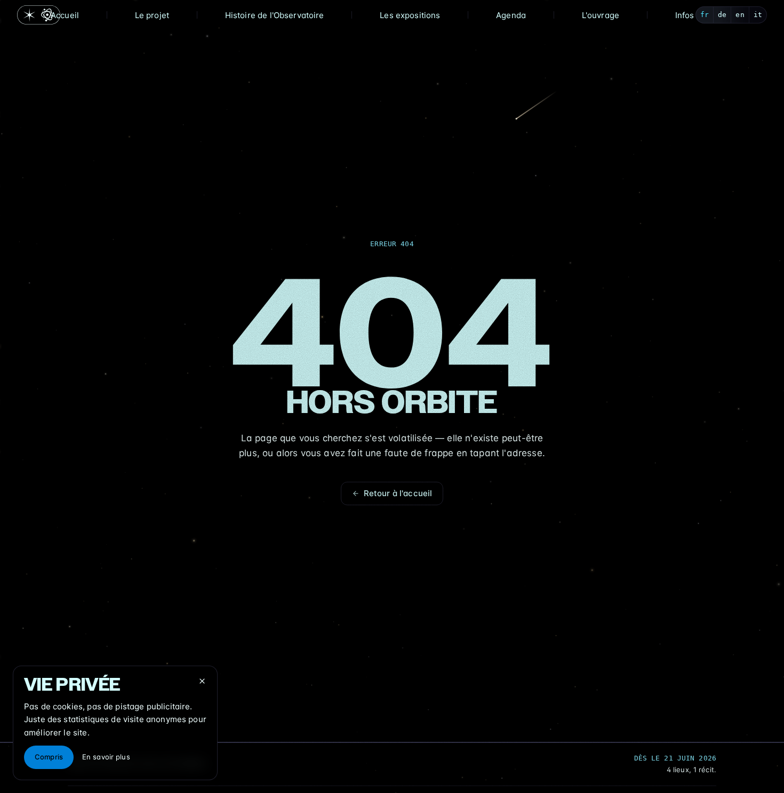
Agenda (511, 15)
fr (704, 15)
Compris (49, 756)
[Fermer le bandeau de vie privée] (202, 681)
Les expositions (410, 15)
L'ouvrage (600, 15)
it (758, 15)
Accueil (65, 15)
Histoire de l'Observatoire (274, 15)
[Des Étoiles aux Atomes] (38, 15)
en (739, 15)
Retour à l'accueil (398, 493)
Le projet (152, 15)
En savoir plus (106, 756)
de (722, 15)
